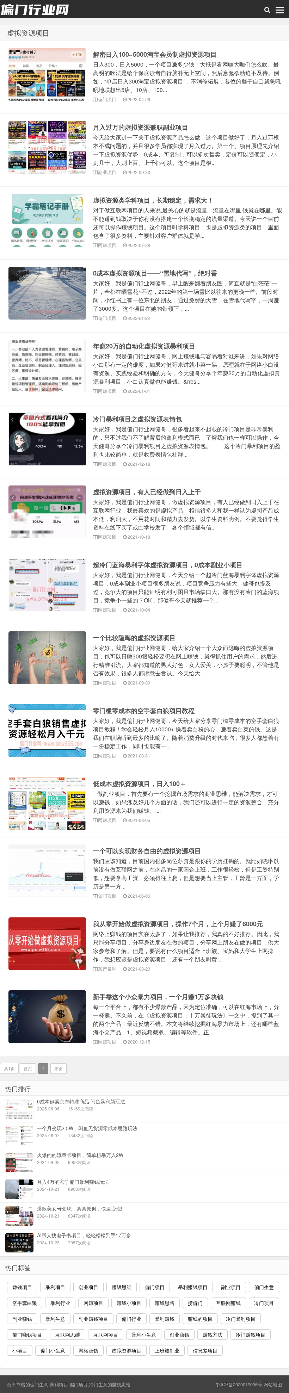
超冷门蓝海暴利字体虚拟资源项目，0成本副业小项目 (167, 564)
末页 (58, 1068)
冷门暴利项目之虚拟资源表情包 (137, 418)
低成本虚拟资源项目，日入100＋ (139, 783)
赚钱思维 (121, 1384)
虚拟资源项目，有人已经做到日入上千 (147, 491)
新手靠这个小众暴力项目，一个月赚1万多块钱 (158, 996)
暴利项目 (59, 1384)
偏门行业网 (35, 9)
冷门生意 (98, 1384)
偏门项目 (78, 1384)
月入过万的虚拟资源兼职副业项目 (140, 127)
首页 (28, 1068)
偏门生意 (39, 1384)
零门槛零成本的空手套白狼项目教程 (144, 710)
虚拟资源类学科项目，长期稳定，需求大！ (153, 200)
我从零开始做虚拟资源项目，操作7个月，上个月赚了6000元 (178, 923)
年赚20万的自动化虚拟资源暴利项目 (144, 346)
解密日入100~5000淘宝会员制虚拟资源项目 (155, 54)
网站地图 (273, 1384)
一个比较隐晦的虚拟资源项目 (134, 637)
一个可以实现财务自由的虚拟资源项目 (147, 850)
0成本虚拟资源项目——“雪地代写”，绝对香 (155, 273)
